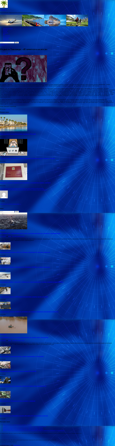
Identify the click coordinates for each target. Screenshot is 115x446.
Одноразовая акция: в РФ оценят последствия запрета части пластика (24, 297)
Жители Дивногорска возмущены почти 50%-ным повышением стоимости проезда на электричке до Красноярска (33, 430)
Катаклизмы (6, 37)
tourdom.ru (8, 109)
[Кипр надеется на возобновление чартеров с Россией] (13, 131)
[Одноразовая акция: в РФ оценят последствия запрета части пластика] (5, 293)
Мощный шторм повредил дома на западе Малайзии (18, 371)
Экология (5, 38)
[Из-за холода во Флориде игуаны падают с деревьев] (5, 397)
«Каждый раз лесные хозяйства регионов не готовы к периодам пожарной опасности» (29, 311)
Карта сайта (6, 39)
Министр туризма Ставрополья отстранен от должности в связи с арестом (25, 182)
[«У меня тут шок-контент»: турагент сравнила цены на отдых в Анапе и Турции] (13, 155)
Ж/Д (4, 34)
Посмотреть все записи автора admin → (10, 204)
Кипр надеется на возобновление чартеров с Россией (18, 134)
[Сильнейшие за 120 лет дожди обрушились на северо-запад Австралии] (13, 333)
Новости (5, 30)
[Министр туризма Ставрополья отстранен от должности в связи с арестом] (13, 179)
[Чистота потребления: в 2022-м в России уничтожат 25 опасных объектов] (5, 249)
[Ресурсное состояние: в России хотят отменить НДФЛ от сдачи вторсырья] (5, 264)
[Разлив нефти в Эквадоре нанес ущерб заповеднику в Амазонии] (5, 353)
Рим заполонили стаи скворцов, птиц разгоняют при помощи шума (23, 386)
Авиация (5, 32)
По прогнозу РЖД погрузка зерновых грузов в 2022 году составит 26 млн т (23, 429)
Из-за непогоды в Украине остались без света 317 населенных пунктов (24, 416)
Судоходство (6, 35)
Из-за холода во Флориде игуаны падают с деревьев (17, 401)
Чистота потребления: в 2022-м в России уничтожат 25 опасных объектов (25, 252)
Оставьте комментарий (18, 53)
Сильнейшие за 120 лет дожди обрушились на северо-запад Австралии (24, 337)
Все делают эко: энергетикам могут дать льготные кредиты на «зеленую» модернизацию (30, 233)
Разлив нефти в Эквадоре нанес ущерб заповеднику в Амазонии (22, 356)
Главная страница (8, 28)
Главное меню (4, 44)
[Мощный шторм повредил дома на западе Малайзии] (5, 368)
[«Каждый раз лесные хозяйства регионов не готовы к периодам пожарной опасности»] (5, 308)
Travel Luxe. (3, 10)
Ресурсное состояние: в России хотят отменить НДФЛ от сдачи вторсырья (25, 267)
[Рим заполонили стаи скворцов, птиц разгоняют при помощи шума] (5, 383)
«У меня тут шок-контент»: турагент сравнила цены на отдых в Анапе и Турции (27, 158)
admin (9, 53)
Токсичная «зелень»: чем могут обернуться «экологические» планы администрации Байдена (31, 282)
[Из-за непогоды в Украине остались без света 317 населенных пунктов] (5, 412)
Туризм (5, 31)
